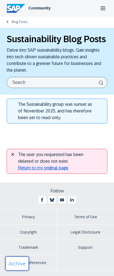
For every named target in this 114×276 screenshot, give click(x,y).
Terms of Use (85, 217)
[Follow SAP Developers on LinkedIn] (72, 200)
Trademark (28, 247)
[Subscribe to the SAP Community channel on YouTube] (62, 200)
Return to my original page (43, 167)
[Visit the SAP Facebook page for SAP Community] (42, 200)
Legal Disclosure (85, 232)
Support (85, 247)
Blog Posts (19, 22)
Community (39, 8)
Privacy (28, 217)
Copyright (28, 232)
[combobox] (57, 82)
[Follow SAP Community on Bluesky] (52, 200)
